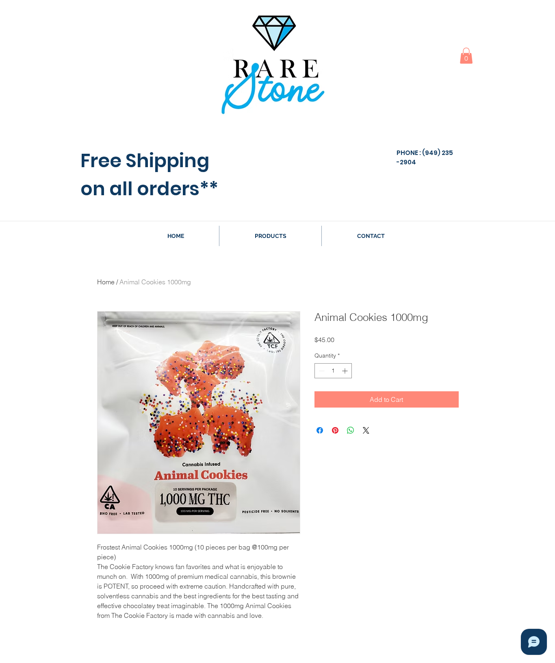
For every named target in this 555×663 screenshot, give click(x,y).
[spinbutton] (333, 371)
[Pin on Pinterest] (335, 430)
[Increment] (345, 371)
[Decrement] (321, 371)
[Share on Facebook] (320, 430)
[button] (466, 55)
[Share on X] (366, 430)
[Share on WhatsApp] (351, 430)
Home (106, 282)
